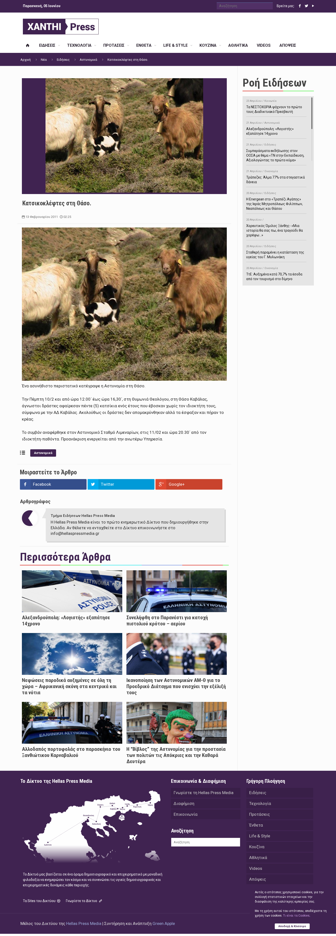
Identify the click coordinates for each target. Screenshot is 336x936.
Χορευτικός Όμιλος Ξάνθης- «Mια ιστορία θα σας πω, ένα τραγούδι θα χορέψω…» (274, 227)
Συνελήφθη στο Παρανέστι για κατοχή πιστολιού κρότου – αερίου (167, 621)
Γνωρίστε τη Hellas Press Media (203, 792)
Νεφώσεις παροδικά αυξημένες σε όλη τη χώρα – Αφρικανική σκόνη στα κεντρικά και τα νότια (69, 686)
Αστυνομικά (88, 59)
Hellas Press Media (83, 923)
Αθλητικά (258, 857)
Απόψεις (257, 879)
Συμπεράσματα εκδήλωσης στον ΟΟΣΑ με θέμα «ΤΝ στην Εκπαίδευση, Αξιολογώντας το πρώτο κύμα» (275, 152)
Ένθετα (256, 825)
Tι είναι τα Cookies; (296, 915)
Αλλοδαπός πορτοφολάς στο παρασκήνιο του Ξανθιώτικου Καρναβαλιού (71, 752)
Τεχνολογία (260, 803)
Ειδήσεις (63, 59)
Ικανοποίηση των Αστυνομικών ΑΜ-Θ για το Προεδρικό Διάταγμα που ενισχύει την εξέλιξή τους (176, 686)
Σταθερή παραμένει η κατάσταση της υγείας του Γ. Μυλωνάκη (275, 252)
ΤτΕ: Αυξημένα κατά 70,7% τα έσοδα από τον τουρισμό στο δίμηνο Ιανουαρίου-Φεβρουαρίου (274, 276)
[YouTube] (313, 6)
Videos (255, 868)
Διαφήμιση (184, 803)
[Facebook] (299, 6)
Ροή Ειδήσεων (274, 82)
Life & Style (259, 835)
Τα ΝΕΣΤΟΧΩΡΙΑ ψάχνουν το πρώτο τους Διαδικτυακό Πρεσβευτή (274, 106)
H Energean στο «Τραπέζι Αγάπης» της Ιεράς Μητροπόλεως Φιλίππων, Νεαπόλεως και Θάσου (274, 201)
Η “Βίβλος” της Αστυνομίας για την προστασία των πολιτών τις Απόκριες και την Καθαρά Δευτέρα (176, 755)
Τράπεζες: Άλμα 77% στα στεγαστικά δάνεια (275, 177)
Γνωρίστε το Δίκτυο (82, 901)
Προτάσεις (259, 814)
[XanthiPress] (61, 25)
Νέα (44, 59)
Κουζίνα (256, 846)
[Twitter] (306, 6)
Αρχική (25, 59)
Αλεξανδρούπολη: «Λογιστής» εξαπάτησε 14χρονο (270, 128)
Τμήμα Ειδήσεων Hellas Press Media (83, 515)
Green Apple (164, 923)
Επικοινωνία (186, 814)
